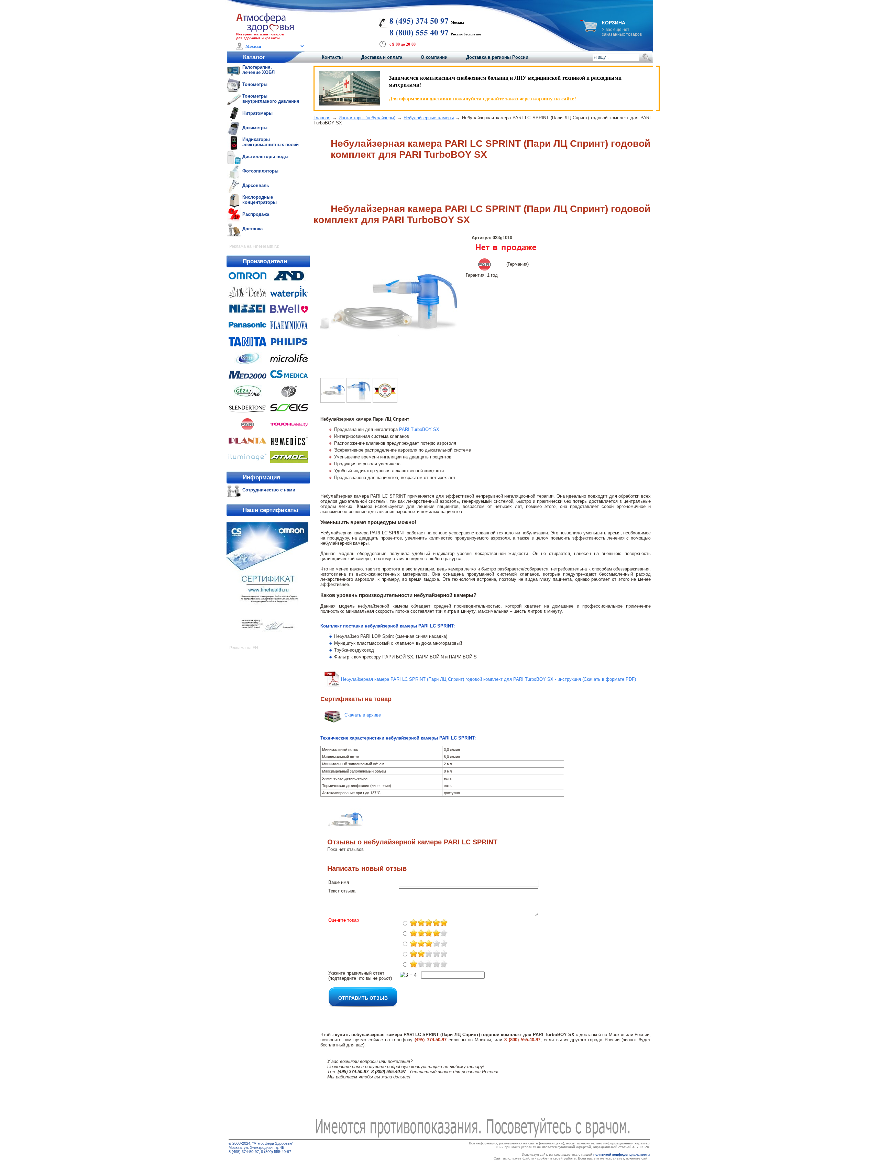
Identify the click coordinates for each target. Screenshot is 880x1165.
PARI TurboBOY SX (419, 429)
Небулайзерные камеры (429, 117)
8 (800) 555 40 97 (419, 32)
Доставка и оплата (381, 57)
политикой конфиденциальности (621, 1154)
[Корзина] (588, 30)
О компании (434, 57)
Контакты (332, 57)
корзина (613, 22)
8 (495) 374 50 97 (419, 20)
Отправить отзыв (363, 997)
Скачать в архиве (362, 715)
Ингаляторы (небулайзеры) (367, 117)
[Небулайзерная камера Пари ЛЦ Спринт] (358, 401)
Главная (322, 117)
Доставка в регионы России (497, 57)
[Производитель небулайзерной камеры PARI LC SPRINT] (385, 401)
